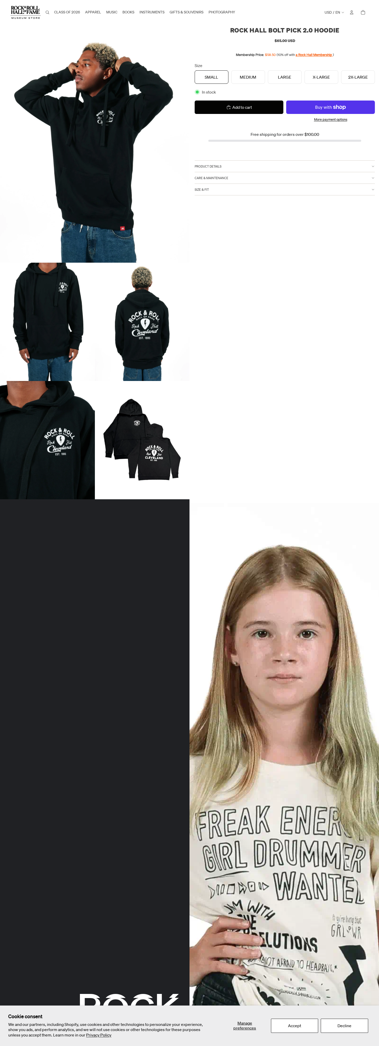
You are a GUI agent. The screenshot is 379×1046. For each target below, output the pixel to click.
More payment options (330, 119)
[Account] (351, 12)
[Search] (47, 12)
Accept (294, 1025)
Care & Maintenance (211, 178)
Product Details (208, 166)
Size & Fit (202, 189)
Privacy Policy (98, 1034)
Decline (344, 1025)
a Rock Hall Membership (314, 55)
